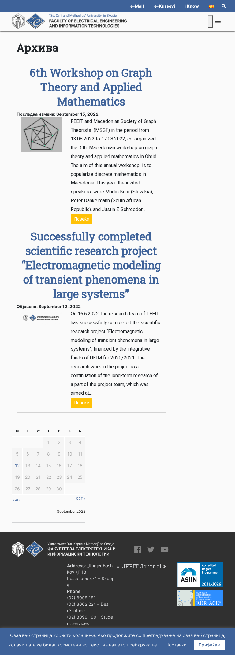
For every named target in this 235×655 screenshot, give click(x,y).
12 (17, 465)
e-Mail (137, 6)
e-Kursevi (164, 6)
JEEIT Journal (142, 566)
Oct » (80, 498)
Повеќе (81, 219)
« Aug (17, 500)
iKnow (192, 6)
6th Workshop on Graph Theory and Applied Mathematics (91, 87)
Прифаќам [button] (210, 644)
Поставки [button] (176, 645)
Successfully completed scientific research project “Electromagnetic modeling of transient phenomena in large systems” (91, 265)
